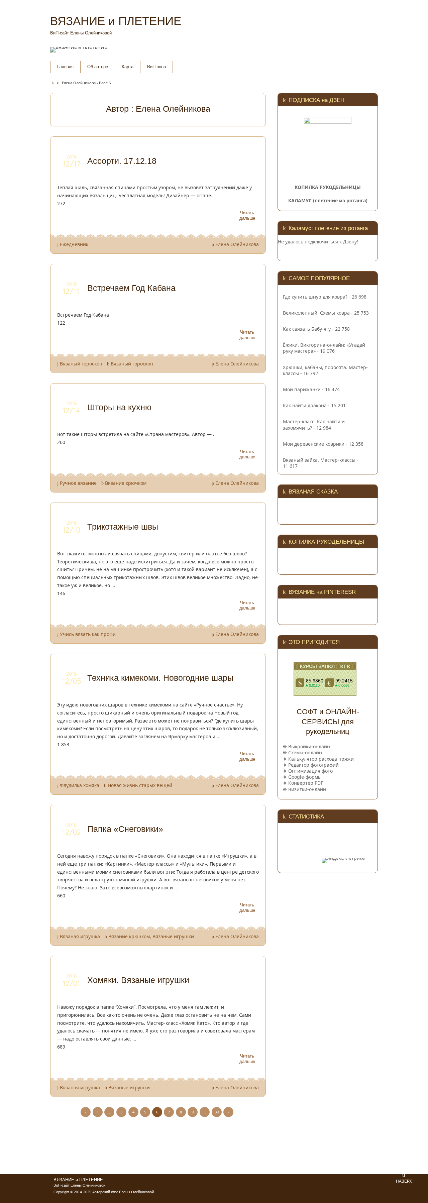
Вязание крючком (125, 483)
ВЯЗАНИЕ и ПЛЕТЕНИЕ (78, 1180)
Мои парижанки (302, 389)
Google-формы (305, 777)
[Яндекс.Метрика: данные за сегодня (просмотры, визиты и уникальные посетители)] (343, 860)
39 (217, 1111)
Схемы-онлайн (305, 752)
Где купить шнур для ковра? (315, 297)
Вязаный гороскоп (81, 363)
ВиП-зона (156, 67)
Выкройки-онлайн (309, 746)
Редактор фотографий (313, 765)
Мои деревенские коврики (313, 444)
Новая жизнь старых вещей (140, 785)
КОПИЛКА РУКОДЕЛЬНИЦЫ (328, 187)
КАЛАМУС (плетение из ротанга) (327, 200)
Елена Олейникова (237, 244)
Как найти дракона (305, 405)
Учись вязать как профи (88, 634)
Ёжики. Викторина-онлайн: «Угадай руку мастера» (324, 348)
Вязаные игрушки (173, 936)
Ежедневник (74, 244)
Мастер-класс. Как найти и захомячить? (314, 424)
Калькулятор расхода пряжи (321, 759)
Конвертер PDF (305, 783)
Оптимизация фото (310, 771)
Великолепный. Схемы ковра (316, 313)
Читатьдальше (247, 215)
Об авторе (97, 67)
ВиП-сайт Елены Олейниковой (79, 1185)
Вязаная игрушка (80, 936)
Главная (65, 67)
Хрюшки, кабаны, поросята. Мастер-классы (325, 370)
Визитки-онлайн (307, 789)
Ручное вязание (78, 483)
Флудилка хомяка (79, 785)
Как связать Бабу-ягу (307, 329)
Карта (127, 67)
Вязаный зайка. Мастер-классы (319, 460)
